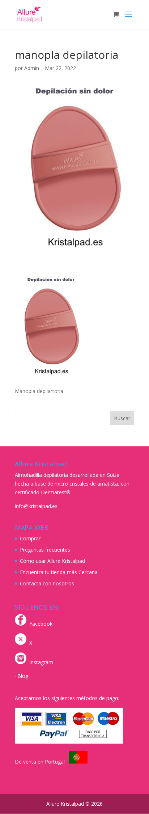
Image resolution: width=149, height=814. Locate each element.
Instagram (41, 662)
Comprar (30, 538)
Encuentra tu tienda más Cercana (59, 572)
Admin (31, 68)
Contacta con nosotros (47, 583)
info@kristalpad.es (36, 506)
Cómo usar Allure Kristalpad (52, 560)
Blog (22, 675)
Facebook (40, 623)
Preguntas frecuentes (45, 549)
